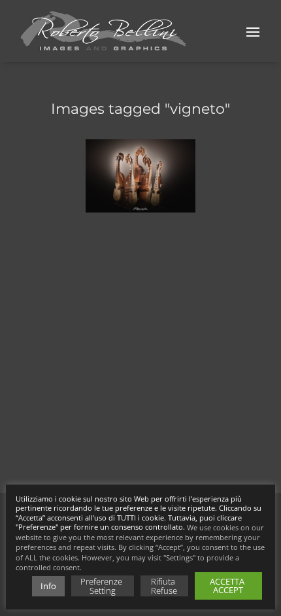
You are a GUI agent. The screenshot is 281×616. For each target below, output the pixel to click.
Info (48, 586)
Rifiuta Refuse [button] (164, 585)
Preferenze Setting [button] (102, 585)
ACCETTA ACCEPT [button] (228, 585)
